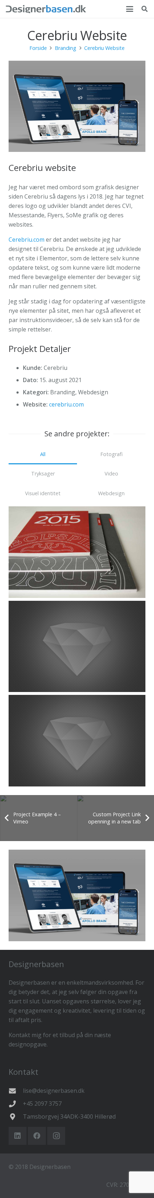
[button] (130, 9)
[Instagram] (56, 1136)
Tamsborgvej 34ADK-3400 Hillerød (69, 1116)
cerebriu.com (66, 404)
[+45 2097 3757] (16, 1103)
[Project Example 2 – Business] (77, 740)
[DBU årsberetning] (77, 552)
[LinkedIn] (18, 1136)
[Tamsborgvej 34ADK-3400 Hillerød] (16, 1116)
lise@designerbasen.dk (54, 1091)
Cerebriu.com (26, 239)
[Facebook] (37, 1136)
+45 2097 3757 (42, 1104)
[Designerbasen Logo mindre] (46, 9)
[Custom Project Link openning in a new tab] (77, 646)
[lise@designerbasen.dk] (16, 1090)
